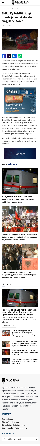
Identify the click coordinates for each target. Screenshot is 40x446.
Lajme (8, 9)
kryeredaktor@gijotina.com (15, 428)
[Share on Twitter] (9, 56)
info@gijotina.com (11, 422)
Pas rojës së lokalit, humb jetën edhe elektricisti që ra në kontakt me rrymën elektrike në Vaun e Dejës (18, 199)
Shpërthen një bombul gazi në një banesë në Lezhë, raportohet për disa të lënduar (25, 352)
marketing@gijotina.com (14, 425)
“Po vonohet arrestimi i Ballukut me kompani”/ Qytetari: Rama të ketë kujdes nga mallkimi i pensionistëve (19, 275)
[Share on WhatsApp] (20, 56)
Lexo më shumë (9, 326)
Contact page (7, 419)
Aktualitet (15, 9)
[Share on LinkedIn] (14, 56)
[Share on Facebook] (4, 56)
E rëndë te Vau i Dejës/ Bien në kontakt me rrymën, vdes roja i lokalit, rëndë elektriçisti (25, 361)
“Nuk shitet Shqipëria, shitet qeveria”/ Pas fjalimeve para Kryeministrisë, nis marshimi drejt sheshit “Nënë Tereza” (19, 237)
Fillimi (3, 9)
